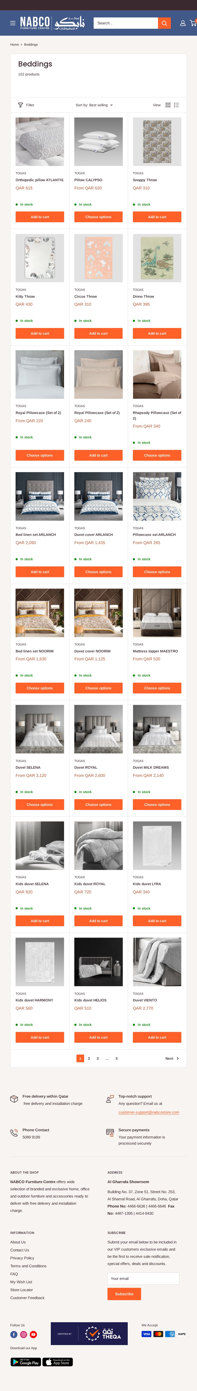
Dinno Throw (143, 296)
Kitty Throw (25, 296)
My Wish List (21, 1282)
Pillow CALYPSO (88, 180)
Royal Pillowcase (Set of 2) (38, 413)
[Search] (164, 23)
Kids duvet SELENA (32, 884)
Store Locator (21, 1290)
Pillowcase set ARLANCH (154, 535)
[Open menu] (12, 23)
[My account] (182, 23)
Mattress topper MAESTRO (155, 651)
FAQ (14, 1274)
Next (169, 1058)
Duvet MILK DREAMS (151, 767)
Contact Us (19, 1250)
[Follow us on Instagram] (23, 1334)
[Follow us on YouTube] (33, 1334)
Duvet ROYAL (85, 767)
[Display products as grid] (168, 105)
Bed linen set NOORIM (35, 651)
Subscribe (124, 1294)
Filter (30, 105)
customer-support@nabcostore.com (149, 1112)
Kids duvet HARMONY (34, 1000)
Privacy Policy (22, 1258)
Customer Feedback (27, 1298)
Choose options (98, 217)
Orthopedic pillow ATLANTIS (39, 180)
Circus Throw (85, 296)
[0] (193, 23)
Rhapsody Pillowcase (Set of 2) (157, 415)
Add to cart (40, 217)
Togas (21, 173)
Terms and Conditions (28, 1266)
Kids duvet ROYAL (89, 884)
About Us (18, 1242)
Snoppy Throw (145, 180)
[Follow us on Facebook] (13, 1334)
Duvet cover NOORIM (92, 651)
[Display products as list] (176, 105)
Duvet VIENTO (145, 1000)
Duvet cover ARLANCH (93, 535)
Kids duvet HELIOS (90, 1000)
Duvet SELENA (28, 767)
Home (14, 44)
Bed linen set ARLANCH (36, 535)
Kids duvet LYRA (147, 884)
